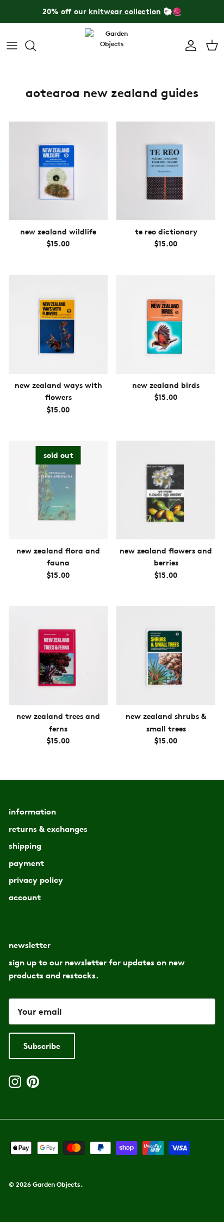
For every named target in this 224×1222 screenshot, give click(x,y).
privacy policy (36, 880)
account (25, 897)
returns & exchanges (48, 829)
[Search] (36, 46)
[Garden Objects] (112, 45)
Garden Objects (56, 1184)
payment (26, 863)
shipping (25, 846)
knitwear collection (125, 11)
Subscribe (41, 1046)
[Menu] (12, 46)
